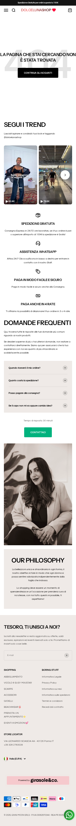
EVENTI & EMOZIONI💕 (16, 723)
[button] (20, 174)
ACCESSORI (10, 695)
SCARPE (8, 689)
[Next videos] (65, 175)
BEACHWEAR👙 (12, 707)
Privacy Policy (49, 683)
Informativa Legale (51, 677)
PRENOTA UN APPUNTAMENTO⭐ (15, 715)
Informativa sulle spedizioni (56, 695)
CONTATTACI (38, 432)
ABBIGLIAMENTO (13, 677)
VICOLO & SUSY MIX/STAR (18, 683)
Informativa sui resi (52, 689)
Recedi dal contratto (53, 707)
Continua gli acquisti (38, 72)
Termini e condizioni (52, 701)
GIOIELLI (8, 701)
